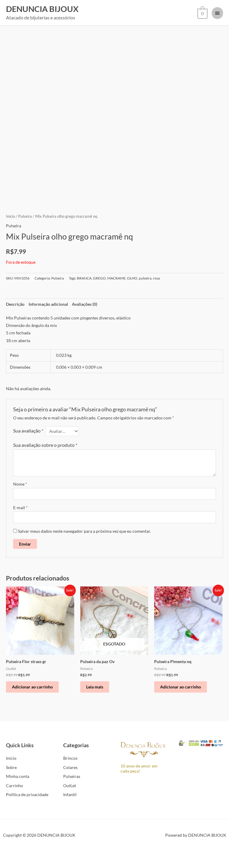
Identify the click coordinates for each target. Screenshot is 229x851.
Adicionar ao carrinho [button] (32, 686)
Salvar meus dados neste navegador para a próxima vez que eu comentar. (84, 531)
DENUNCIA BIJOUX (42, 9)
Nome (20, 483)
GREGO (99, 278)
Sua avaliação (28, 430)
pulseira (145, 278)
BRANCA (84, 278)
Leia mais (94, 686)
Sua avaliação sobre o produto (45, 445)
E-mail (20, 507)
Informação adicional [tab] (48, 304)
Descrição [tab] (15, 304)
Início (10, 216)
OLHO (132, 278)
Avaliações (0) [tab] (84, 304)
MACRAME (116, 278)
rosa (156, 278)
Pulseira (25, 216)
